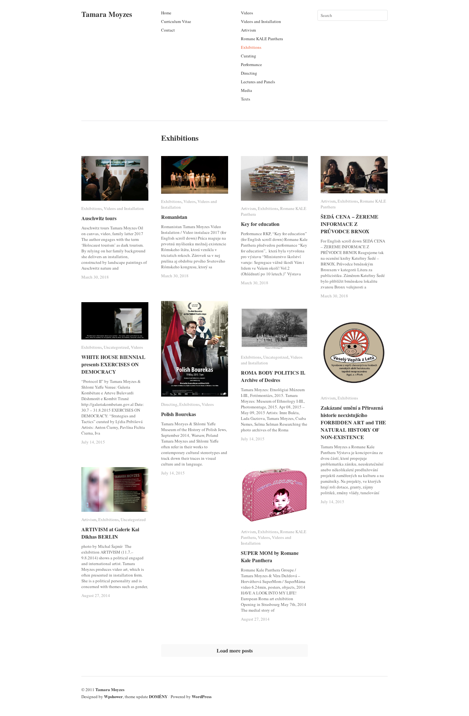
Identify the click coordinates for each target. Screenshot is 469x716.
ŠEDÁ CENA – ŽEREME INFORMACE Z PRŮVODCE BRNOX (349, 224)
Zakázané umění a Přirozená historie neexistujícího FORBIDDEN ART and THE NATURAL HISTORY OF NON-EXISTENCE (353, 422)
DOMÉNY (158, 696)
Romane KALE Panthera (262, 38)
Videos (247, 13)
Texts (245, 99)
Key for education (260, 223)
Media (246, 90)
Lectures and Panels (258, 82)
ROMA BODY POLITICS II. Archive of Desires (273, 376)
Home (166, 13)
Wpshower (113, 696)
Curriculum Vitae (176, 21)
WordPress (202, 696)
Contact (168, 30)
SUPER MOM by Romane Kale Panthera (270, 556)
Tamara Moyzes (106, 14)
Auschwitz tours (98, 218)
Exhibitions (251, 47)
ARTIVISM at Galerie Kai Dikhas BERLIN (110, 533)
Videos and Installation (261, 21)
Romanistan (174, 216)
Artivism (248, 30)
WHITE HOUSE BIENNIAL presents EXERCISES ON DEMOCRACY (113, 364)
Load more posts (235, 650)
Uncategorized (116, 347)
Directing (249, 73)
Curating (248, 56)
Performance (251, 64)
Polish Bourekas (178, 414)
